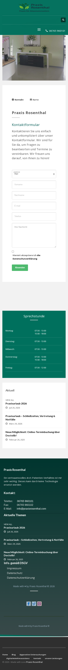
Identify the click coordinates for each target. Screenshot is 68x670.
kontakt (37, 658)
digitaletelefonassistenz (18, 658)
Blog (14, 654)
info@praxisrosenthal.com (31, 508)
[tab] (19, 99)
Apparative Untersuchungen (33, 654)
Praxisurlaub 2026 (16, 403)
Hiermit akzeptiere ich (26, 257)
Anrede (16, 172)
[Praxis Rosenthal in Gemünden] (28, 604)
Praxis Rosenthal (34, 662)
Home (5, 654)
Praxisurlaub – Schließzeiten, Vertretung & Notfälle (34, 539)
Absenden (20, 267)
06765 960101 (24, 501)
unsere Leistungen (53, 658)
